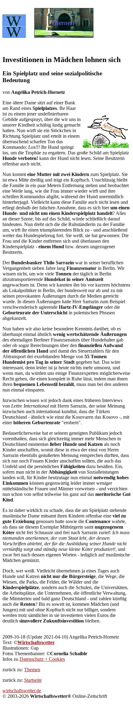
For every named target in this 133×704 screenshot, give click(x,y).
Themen (32, 669)
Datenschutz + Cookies (42, 659)
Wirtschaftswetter (36, 642)
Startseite (33, 680)
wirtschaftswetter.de (21, 690)
